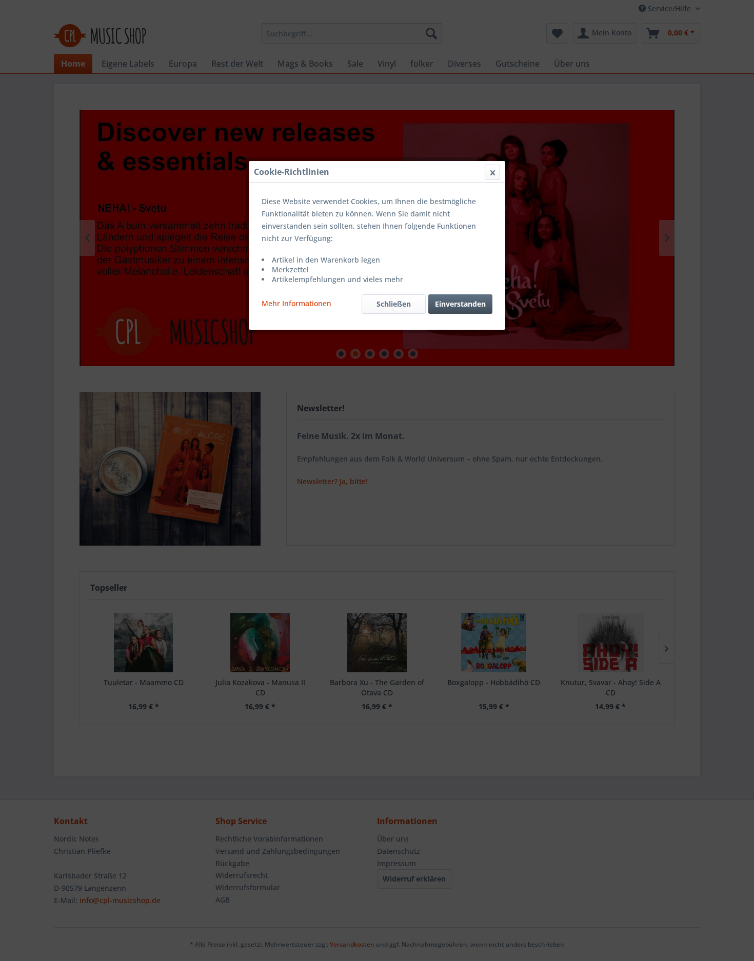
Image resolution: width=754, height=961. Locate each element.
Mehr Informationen (296, 303)
